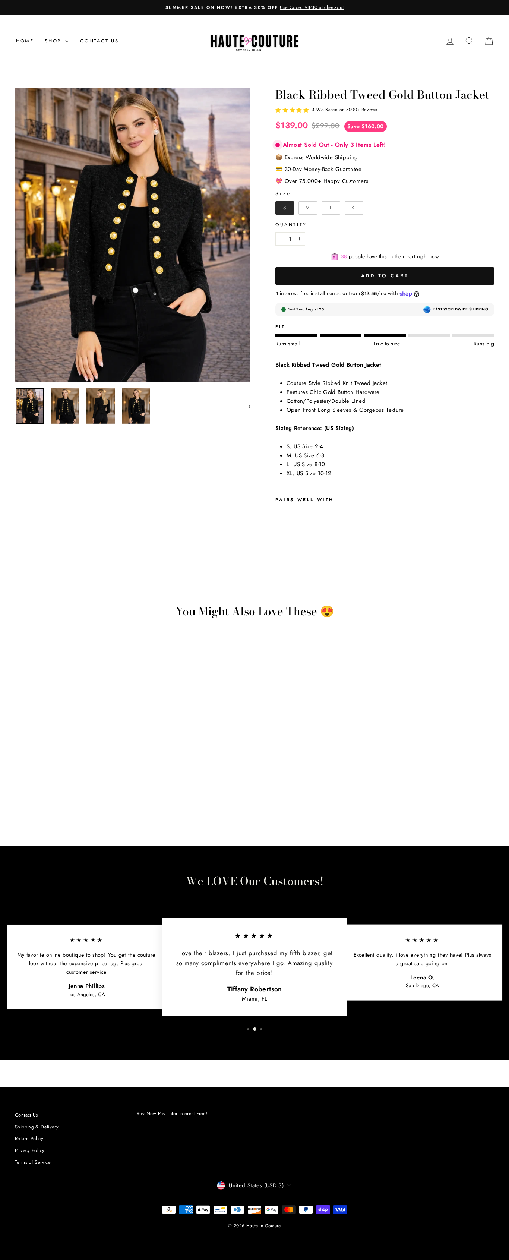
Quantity (291, 224)
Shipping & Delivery (37, 1126)
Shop (54, 40)
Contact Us (99, 40)
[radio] (284, 208)
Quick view (71, 770)
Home (25, 40)
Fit (280, 326)
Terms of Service (33, 1162)
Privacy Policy (29, 1150)
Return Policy (29, 1138)
